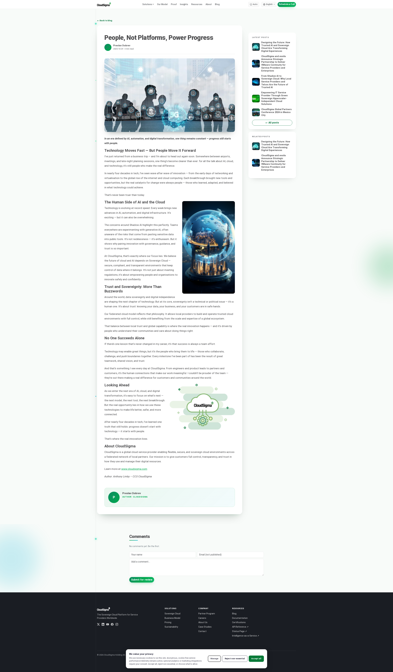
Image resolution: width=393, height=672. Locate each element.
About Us (202, 622)
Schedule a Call (287, 4)
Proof (174, 4)
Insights (184, 4)
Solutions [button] (147, 4)
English (269, 4)
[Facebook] (112, 624)
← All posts (272, 122)
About (209, 4)
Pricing (168, 622)
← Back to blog (104, 20)
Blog (217, 4)
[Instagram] (116, 624)
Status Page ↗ (239, 631)
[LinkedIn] (103, 624)
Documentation (240, 618)
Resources (196, 4)
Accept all (256, 658)
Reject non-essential (235, 658)
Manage (214, 658)
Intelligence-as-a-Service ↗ (245, 635)
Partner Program (206, 613)
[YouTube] (107, 624)
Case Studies (205, 627)
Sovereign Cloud (172, 613)
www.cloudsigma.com (134, 468)
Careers (202, 618)
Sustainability (171, 627)
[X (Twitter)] (98, 624)
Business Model (172, 618)
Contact (202, 631)
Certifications (239, 622)
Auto (255, 4)
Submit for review (141, 579)
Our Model (162, 4)
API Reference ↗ (240, 627)
